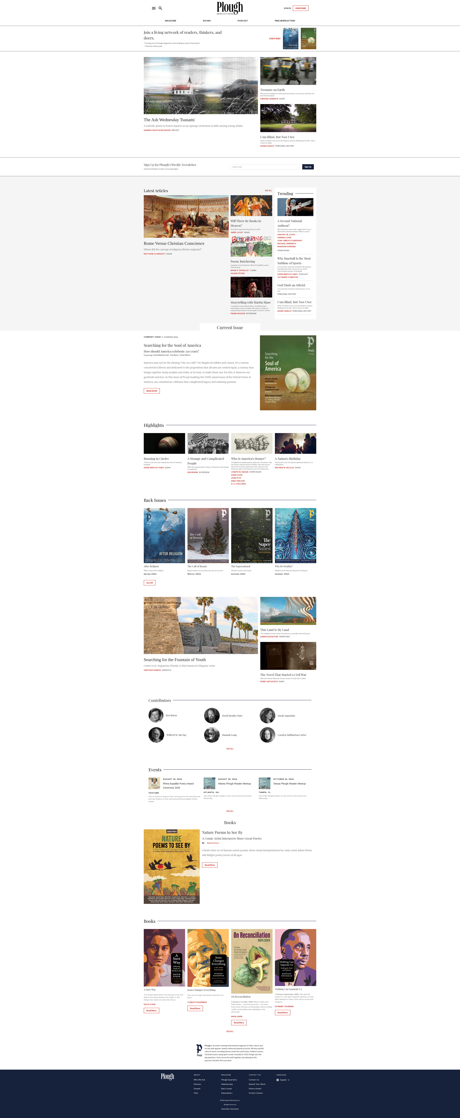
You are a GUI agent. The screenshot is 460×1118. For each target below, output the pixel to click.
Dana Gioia (236, 475)
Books (207, 21)
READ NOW (151, 391)
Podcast (243, 21)
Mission (197, 1084)
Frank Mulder (238, 313)
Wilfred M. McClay (284, 468)
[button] (153, 8)
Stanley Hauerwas (197, 1002)
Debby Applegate (269, 682)
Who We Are (199, 1079)
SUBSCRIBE (300, 8)
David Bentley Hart (154, 468)
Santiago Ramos (152, 670)
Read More (210, 865)
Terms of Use (235, 1108)
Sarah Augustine (269, 637)
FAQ (196, 1093)
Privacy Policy (225, 1108)
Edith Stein (149, 1004)
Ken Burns (192, 472)
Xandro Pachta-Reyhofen (157, 130)
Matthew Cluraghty (155, 254)
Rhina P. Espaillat (240, 270)
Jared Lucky (237, 232)
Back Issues (226, 1088)
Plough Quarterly (229, 1079)
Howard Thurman (284, 1006)
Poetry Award (255, 1088)
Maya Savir (236, 1016)
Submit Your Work (257, 1084)
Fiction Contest (256, 1093)
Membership (227, 1084)
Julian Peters (238, 273)
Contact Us (254, 1079)
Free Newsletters (285, 21)
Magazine (170, 21)
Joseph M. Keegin (239, 472)
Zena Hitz (236, 478)
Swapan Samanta (269, 99)
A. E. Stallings (238, 484)
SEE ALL (268, 190)
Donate (197, 1088)
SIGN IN (287, 8)
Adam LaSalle (267, 146)
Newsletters (227, 1093)
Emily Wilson (238, 481)
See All (149, 583)
